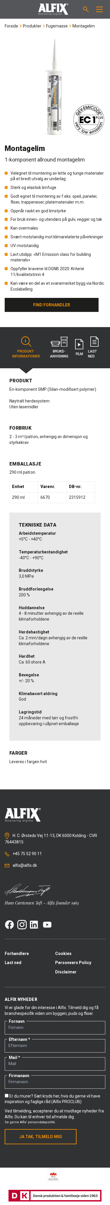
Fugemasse (57, 26)
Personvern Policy (73, 962)
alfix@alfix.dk (24, 865)
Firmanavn (19, 1075)
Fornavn (17, 1021)
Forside (11, 26)
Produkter (32, 26)
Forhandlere (17, 953)
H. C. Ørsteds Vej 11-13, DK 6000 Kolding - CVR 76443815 (51, 838)
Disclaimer (66, 972)
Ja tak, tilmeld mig (40, 1136)
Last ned (13, 962)
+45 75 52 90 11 (27, 853)
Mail (13, 1057)
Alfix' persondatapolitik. (38, 1122)
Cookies (63, 953)
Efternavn (18, 1039)
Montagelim (83, 26)
